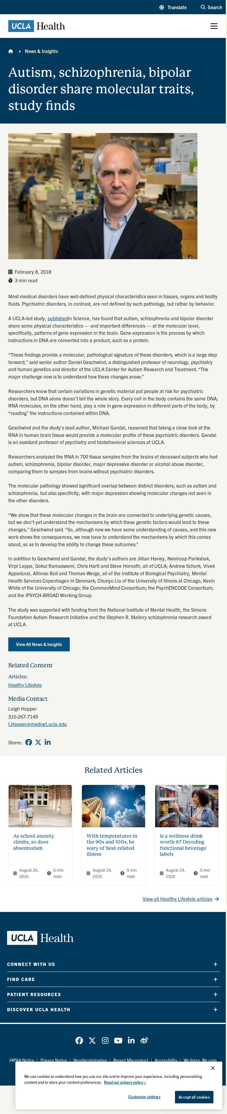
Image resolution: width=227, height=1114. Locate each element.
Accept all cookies (194, 1096)
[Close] (212, 1068)
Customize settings (144, 1096)
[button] (173, 7)
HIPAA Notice (21, 1060)
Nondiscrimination (90, 1060)
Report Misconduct (130, 1060)
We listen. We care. (201, 1060)
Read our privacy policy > (125, 1082)
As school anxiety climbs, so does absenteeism (33, 842)
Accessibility (166, 1060)
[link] (29, 742)
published (58, 318)
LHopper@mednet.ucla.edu (37, 724)
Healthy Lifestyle (25, 685)
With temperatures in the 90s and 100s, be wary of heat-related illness (112, 845)
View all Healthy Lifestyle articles (177, 899)
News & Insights (41, 51)
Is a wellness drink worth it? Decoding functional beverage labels (183, 845)
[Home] (10, 51)
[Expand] (215, 964)
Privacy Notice (53, 1060)
